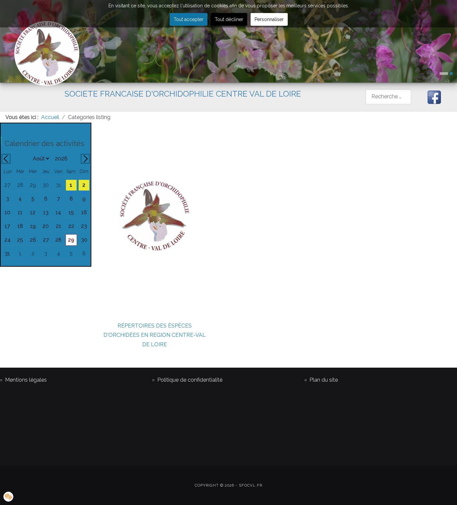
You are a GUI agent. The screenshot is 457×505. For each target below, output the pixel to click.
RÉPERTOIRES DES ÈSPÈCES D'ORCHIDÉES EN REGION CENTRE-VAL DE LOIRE (154, 335)
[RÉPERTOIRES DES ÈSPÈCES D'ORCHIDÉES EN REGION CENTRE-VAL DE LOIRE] (154, 216)
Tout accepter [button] (188, 19)
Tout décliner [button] (229, 19)
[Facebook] (434, 97)
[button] (444, 73)
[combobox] (389, 96)
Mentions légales (26, 380)
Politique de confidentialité (189, 380)
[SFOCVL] (46, 53)
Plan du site (323, 380)
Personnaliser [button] (269, 19)
